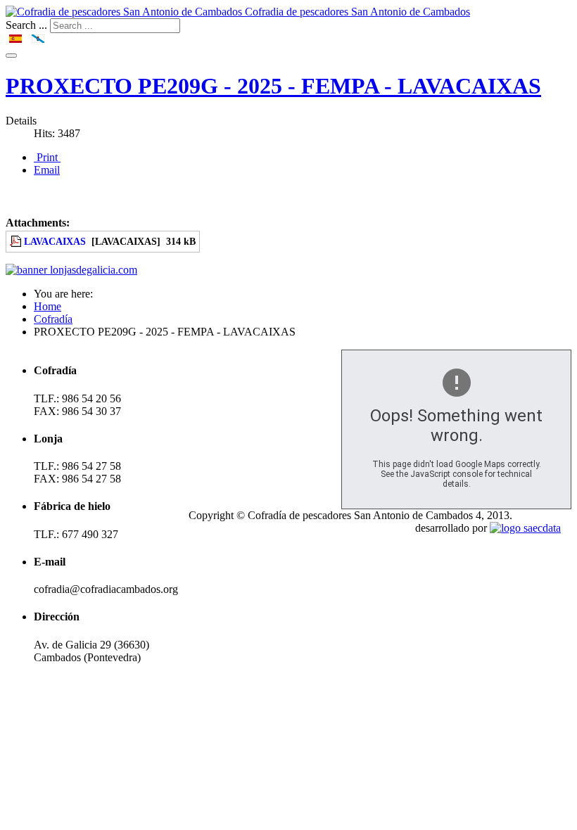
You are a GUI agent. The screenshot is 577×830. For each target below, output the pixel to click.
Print (47, 157)
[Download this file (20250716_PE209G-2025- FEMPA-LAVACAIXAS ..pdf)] (17, 241)
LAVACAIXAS (55, 241)
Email (47, 170)
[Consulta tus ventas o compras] (71, 270)
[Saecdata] (525, 528)
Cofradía (53, 319)
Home (47, 306)
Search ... (26, 25)
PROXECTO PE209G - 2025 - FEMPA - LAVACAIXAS (273, 85)
